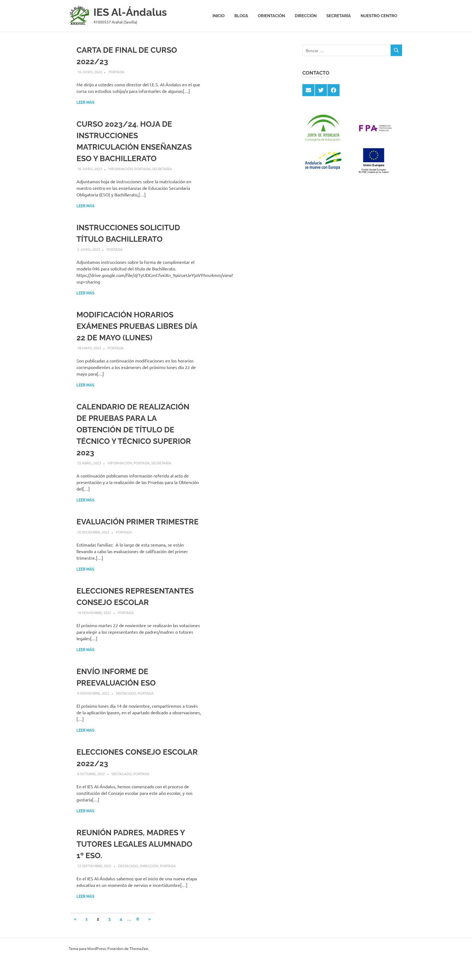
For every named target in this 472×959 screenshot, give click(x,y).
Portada (116, 71)
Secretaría (338, 15)
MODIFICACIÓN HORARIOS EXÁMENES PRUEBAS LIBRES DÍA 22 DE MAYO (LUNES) (136, 326)
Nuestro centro (379, 15)
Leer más (85, 102)
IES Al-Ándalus (130, 12)
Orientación (271, 15)
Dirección (306, 15)
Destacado (126, 693)
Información (120, 168)
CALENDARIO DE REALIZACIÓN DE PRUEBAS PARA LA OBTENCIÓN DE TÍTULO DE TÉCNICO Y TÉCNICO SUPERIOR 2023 (133, 429)
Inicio (219, 15)
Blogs (241, 15)
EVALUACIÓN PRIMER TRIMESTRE (137, 521)
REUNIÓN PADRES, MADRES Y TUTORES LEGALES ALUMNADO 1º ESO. (134, 844)
